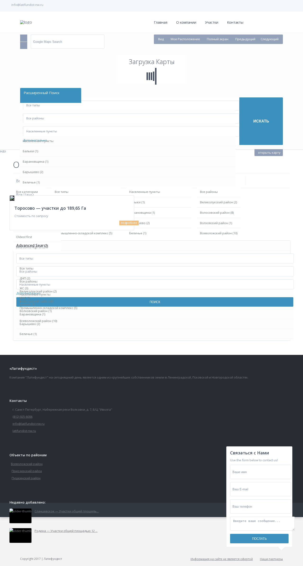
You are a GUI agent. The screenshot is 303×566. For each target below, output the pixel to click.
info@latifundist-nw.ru (29, 424)
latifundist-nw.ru (24, 431)
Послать (259, 538)
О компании (186, 22)
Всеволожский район (27, 464)
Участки (211, 22)
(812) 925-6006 (22, 416)
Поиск (155, 302)
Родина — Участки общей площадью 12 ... (66, 531)
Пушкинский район (26, 478)
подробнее (129, 223)
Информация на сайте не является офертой (222, 559)
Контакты (235, 22)
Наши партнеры (271, 559)
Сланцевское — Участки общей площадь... (67, 511)
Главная (160, 22)
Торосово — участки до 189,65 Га (50, 208)
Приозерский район (27, 471)
